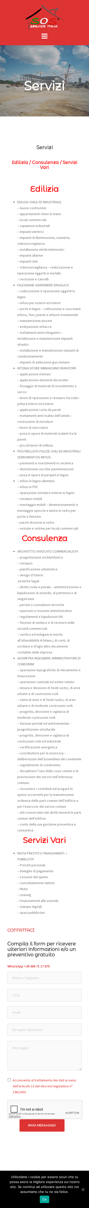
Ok (44, 1199)
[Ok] (82, 1189)
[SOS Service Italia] (44, 17)
